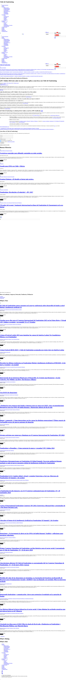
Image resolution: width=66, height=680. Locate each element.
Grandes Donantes (7, 9)
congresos (44, 121)
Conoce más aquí (25, 103)
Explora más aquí (28, 96)
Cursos (5, 23)
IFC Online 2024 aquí (36, 115)
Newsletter (12, 176)
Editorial (4, 409)
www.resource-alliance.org (56, 117)
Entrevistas (5, 17)
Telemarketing (6, 44)
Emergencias (7, 394)
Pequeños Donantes (7, 8)
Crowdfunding (6, 45)
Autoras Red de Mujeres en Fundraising (6, 598)
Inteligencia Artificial (18, 309)
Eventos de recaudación (10, 367)
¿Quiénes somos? (4, 58)
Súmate (3, 27)
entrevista (4, 583)
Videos (5, 51)
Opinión (5, 18)
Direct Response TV (7, 11)
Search (48, 32)
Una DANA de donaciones (8, 392)
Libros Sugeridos (6, 26)
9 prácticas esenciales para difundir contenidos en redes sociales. (21, 153)
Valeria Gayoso (16, 83)
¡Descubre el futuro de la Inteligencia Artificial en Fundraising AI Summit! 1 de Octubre (29, 520)
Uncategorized (5, 189)
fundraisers (47, 121)
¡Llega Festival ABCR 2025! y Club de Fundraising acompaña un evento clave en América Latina (32, 350)
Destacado (28, 121)
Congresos (5, 22)
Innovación (16, 202)
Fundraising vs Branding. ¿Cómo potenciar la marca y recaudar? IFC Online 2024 (27, 448)
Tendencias (5, 19)
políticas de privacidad (11, 141)
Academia (3, 21)
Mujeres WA (4, 30)
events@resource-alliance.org (54, 115)
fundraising (51, 121)
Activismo (4, 202)
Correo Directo (6, 10)
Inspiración (3, 14)
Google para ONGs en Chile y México (12, 166)
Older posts (2, 636)
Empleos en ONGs (5, 20)
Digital (3, 37)
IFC (54, 121)
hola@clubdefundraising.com (4, 126)
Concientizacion (6, 16)
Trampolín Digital (4, 31)
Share (3, 67)
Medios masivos (6, 7)
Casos (5, 15)
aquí (42, 110)
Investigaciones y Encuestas (8, 25)
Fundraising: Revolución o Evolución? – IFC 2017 (16, 192)
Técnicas (3, 38)
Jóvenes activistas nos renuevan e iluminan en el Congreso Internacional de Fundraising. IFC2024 (32, 435)
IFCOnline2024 (61, 121)
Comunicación (5, 339)
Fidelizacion (6, 12)
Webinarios (5, 24)
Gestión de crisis (14, 324)
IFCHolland (57, 121)
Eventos (3, 28)
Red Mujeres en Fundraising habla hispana (26, 598)
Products (3, 29)
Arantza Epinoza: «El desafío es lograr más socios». (17, 179)
